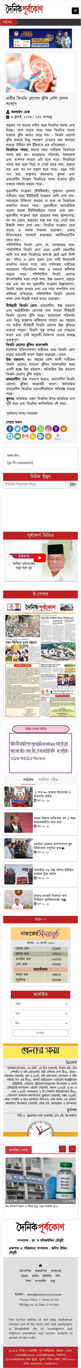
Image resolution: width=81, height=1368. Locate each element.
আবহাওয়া (56, 1271)
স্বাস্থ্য (52, 1281)
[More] (48, 436)
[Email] (17, 436)
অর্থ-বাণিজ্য (25, 1271)
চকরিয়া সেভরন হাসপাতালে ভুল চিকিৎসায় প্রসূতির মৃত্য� (53, 846)
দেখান (40, 1033)
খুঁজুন (73, 484)
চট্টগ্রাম (24, 1276)
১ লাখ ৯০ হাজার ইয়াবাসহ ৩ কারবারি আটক (52, 794)
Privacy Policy (28, 1300)
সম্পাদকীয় (40, 1281)
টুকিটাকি (47, 1276)
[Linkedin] (25, 428)
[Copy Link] (32, 436)
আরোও (39, 919)
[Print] (63, 428)
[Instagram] (48, 428)
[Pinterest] (32, 428)
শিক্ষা (28, 1281)
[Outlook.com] (40, 436)
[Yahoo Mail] (55, 428)
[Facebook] (9, 428)
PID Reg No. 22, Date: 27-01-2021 (39, 1305)
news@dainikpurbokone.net (44, 1295)
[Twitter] (17, 428)
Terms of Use (50, 1300)
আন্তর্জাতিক (41, 1271)
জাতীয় (35, 1276)
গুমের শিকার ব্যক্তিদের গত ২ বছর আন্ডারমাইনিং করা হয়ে (55, 820)
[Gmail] (25, 436)
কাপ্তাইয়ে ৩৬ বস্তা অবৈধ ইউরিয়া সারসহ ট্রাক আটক (54, 872)
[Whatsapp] (40, 428)
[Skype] (9, 436)
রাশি (57, 1276)
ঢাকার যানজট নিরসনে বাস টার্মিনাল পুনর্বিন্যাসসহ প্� (50, 898)
